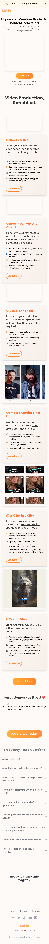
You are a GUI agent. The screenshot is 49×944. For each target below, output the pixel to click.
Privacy (23, 911)
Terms (12, 911)
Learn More (24, 75)
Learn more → (33, 3)
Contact (36, 911)
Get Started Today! (24, 734)
